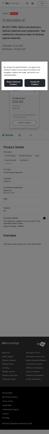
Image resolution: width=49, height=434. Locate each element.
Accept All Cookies (34, 83)
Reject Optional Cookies (13, 83)
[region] (24, 75)
